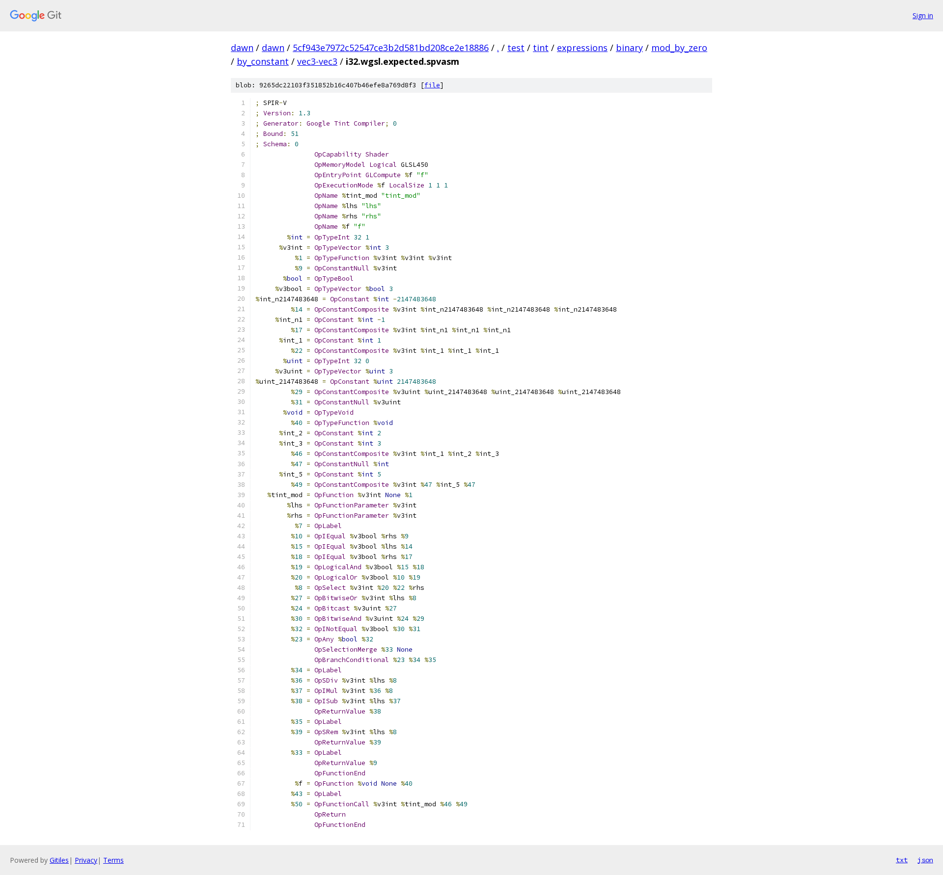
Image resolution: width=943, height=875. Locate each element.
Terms (113, 860)
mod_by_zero (679, 47)
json (925, 859)
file (432, 85)
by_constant (263, 61)
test (516, 47)
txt (902, 859)
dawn (242, 47)
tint (541, 47)
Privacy (86, 860)
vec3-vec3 (317, 61)
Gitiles (59, 860)
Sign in (923, 15)
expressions (582, 47)
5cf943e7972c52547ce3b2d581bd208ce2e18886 (391, 47)
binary (629, 47)
